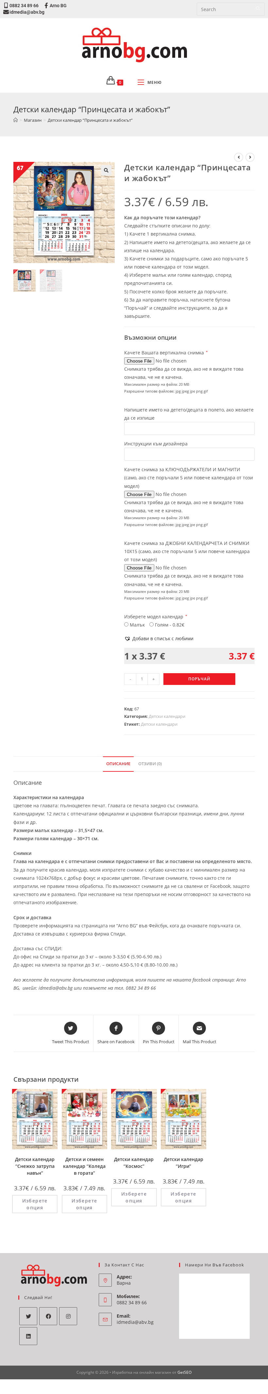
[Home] (15, 120)
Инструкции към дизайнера (156, 444)
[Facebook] (48, 1316)
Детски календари (167, 716)
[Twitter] (28, 1316)
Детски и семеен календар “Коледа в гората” (84, 1166)
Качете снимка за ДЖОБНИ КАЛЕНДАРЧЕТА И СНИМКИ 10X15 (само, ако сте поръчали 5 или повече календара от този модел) (187, 551)
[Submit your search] (258, 8)
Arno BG (58, 5)
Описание (118, 764)
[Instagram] (68, 1316)
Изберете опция (35, 1204)
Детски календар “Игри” (183, 1162)
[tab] (118, 764)
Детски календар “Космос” (134, 1162)
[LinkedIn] (28, 1336)
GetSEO (184, 1372)
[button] (158, 638)
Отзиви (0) (150, 764)
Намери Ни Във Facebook (214, 1265)
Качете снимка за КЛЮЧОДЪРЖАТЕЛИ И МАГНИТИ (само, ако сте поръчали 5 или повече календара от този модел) (188, 477)
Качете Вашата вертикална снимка (166, 352)
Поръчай (199, 679)
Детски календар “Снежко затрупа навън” (35, 1166)
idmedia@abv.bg (26, 12)
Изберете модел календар (155, 616)
